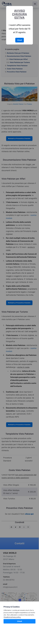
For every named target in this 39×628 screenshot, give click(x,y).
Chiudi (19, 621)
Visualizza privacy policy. (12, 617)
